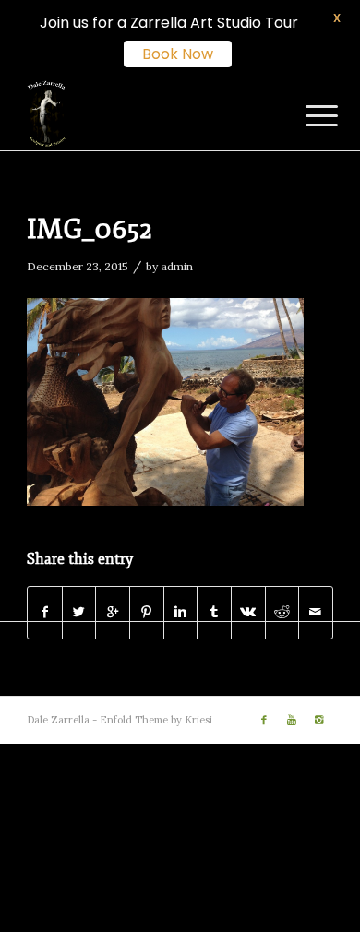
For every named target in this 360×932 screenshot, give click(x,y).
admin (177, 266)
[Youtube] (292, 720)
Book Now (177, 54)
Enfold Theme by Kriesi (156, 719)
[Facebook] (264, 720)
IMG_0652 (89, 229)
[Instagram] (319, 720)
